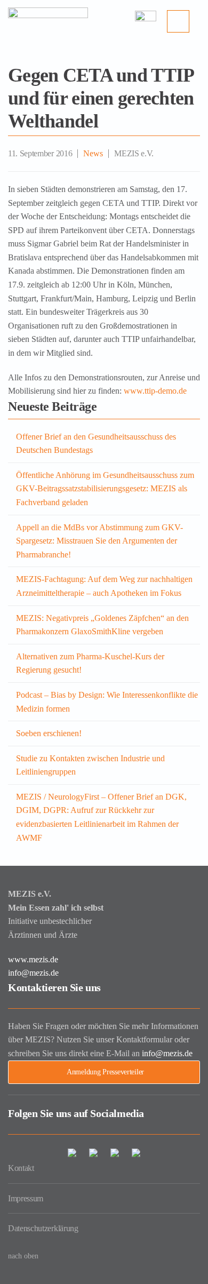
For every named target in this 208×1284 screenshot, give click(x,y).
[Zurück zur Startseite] (48, 21)
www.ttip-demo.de (154, 390)
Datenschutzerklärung (43, 1228)
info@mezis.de (33, 972)
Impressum (25, 1198)
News (93, 153)
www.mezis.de (33, 959)
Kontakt (21, 1168)
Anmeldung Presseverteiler (105, 1072)
